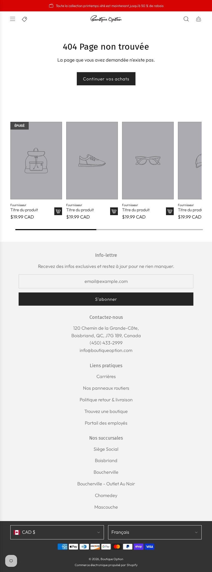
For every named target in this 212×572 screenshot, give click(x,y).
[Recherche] (186, 19)
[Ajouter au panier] (58, 211)
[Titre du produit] (36, 160)
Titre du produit (24, 209)
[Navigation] (12, 19)
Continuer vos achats (106, 78)
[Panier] (198, 19)
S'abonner (106, 299)
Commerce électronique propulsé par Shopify (106, 565)
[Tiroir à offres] (25, 19)
